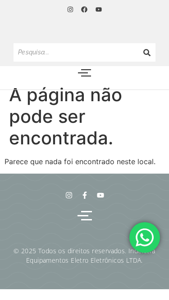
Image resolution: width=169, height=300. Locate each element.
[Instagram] (70, 9)
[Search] (146, 52)
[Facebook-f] (84, 195)
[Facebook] (84, 9)
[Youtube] (99, 9)
